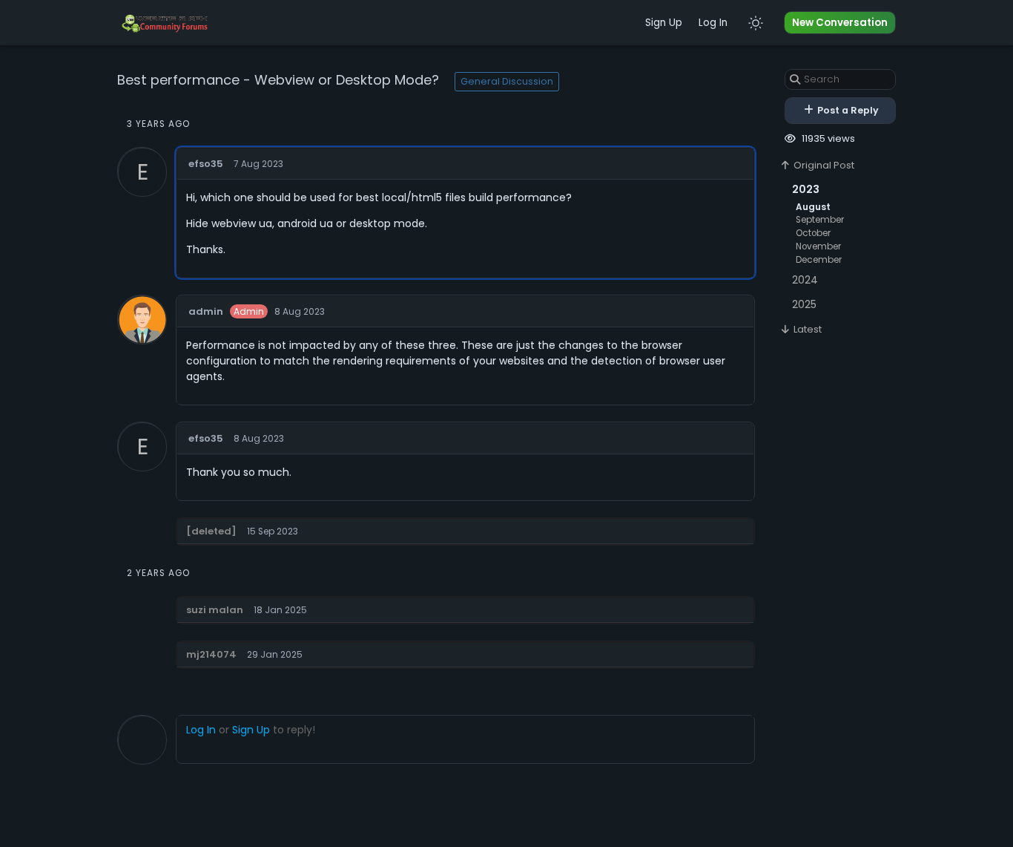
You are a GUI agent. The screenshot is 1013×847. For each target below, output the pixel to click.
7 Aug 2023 (258, 164)
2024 (805, 279)
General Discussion (507, 81)
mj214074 (211, 654)
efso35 (205, 164)
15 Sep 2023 (272, 531)
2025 (804, 304)
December (819, 260)
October (813, 233)
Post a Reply (847, 110)
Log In (713, 23)
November (818, 246)
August (813, 207)
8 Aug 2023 (299, 312)
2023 (805, 189)
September (820, 220)
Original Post (822, 165)
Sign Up (663, 23)
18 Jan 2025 (280, 610)
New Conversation (840, 23)
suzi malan (214, 610)
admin (205, 311)
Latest (806, 329)
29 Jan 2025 (275, 655)
